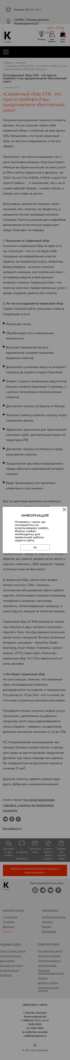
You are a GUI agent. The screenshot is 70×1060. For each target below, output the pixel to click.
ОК (35, 547)
